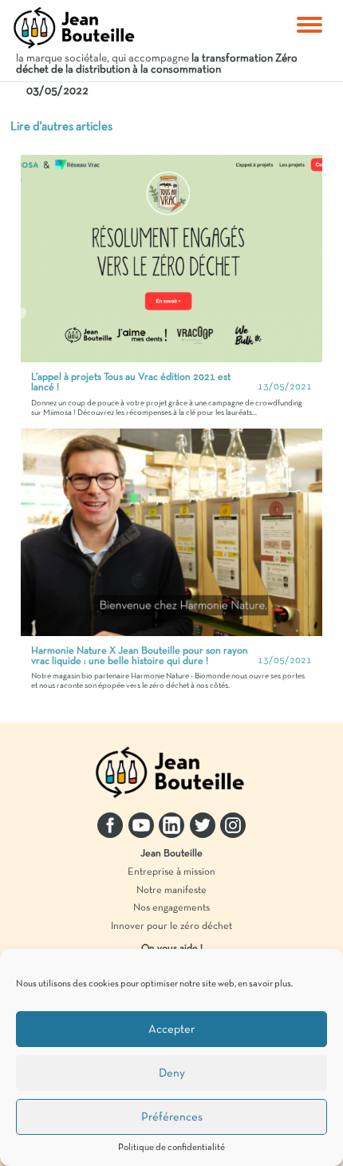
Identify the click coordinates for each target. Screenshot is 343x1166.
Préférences (172, 1117)
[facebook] (110, 825)
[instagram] (232, 825)
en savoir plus (264, 984)
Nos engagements (171, 908)
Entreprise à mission (171, 872)
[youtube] (141, 825)
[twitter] (202, 825)
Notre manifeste (171, 890)
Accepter (171, 1029)
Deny (172, 1073)
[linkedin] (171, 825)
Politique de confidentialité (171, 1148)
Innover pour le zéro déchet (171, 926)
